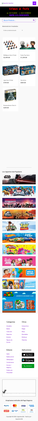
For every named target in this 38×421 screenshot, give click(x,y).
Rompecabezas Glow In (9, 105)
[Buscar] (34, 20)
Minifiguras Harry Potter (9, 55)
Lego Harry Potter (8, 80)
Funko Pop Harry (25, 55)
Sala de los (23, 80)
